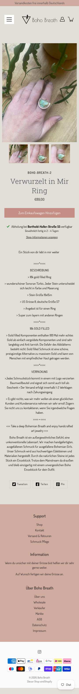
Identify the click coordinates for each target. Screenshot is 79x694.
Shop (39, 524)
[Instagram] (39, 652)
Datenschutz (39, 625)
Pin (63, 484)
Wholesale (39, 602)
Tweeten (22, 484)
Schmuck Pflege (39, 541)
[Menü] (9, 19)
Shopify (48, 681)
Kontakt (39, 530)
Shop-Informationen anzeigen (42, 237)
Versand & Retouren (39, 536)
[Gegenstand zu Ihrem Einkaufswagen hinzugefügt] (71, 19)
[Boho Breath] (39, 19)
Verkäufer (39, 608)
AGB (39, 619)
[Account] (62, 19)
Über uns (39, 596)
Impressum (39, 630)
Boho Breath (44, 677)
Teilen (44, 484)
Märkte (39, 613)
